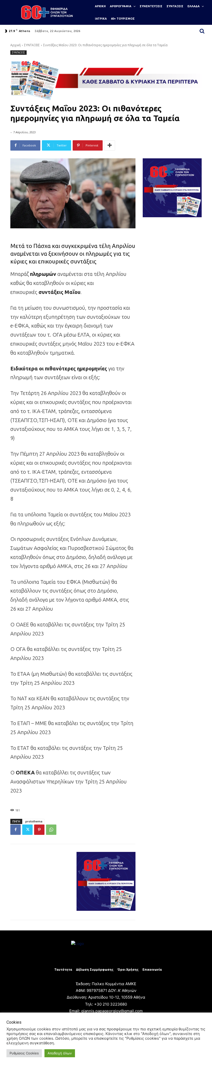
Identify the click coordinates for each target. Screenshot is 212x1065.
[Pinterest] (39, 830)
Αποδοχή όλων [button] (60, 1053)
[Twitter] (27, 830)
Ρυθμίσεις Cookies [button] (24, 1053)
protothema (33, 821)
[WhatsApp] (51, 830)
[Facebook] (15, 830)
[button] (202, 31)
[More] (109, 145)
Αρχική (15, 45)
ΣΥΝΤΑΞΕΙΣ (32, 45)
